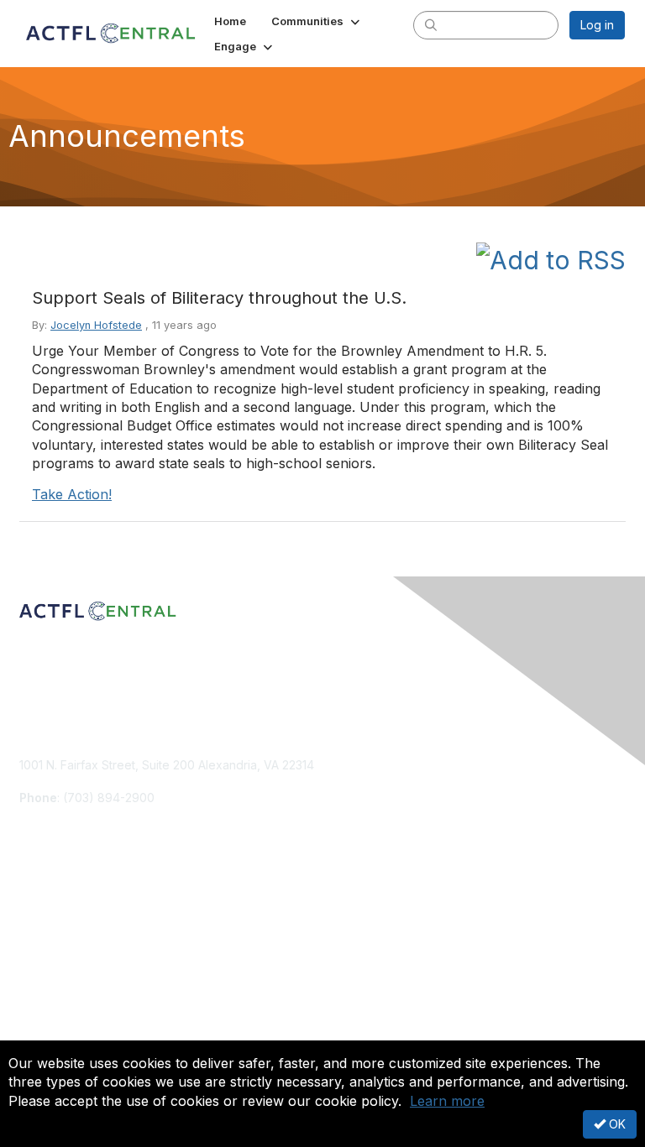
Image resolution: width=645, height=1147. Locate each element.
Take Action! (72, 494)
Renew (38, 924)
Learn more (447, 1100)
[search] (430, 24)
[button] (317, 21)
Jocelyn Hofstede (96, 325)
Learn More (51, 941)
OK (616, 1124)
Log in (597, 25)
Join (31, 908)
